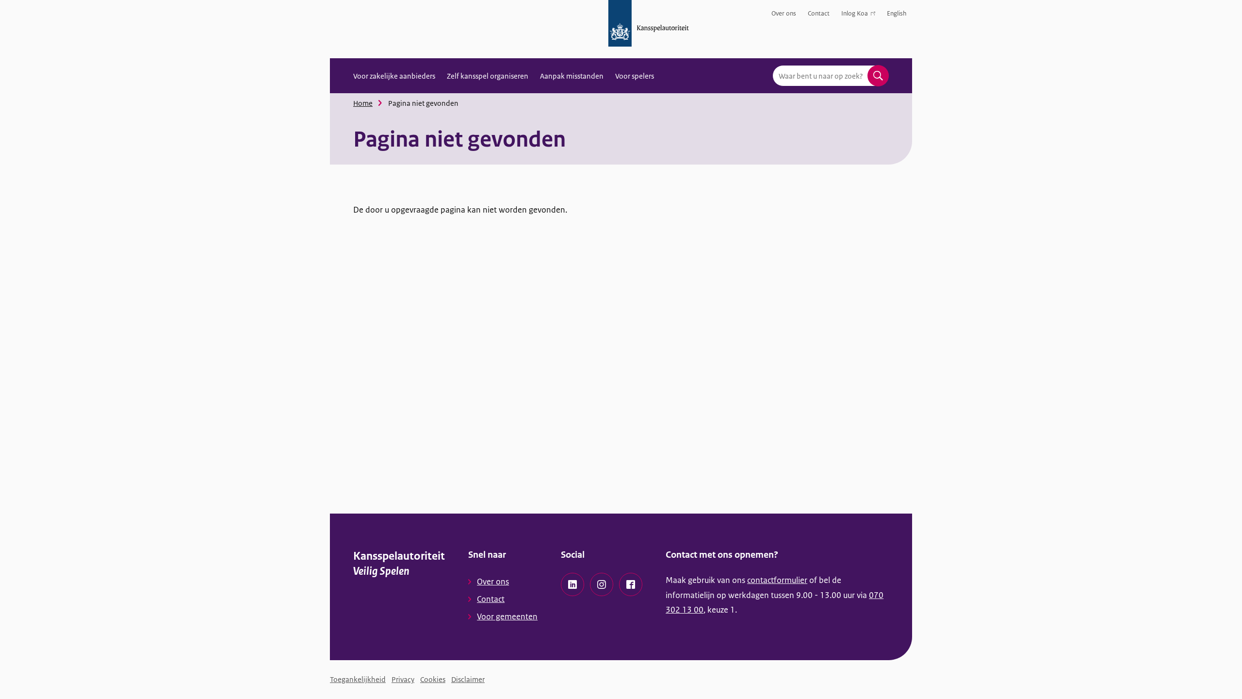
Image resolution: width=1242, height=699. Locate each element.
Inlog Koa (854, 15)
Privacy (403, 679)
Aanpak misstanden (572, 76)
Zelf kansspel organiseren (487, 76)
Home (363, 103)
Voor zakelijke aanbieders (394, 76)
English (896, 13)
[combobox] (830, 75)
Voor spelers (634, 76)
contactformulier (777, 580)
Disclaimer (468, 679)
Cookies (432, 679)
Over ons (783, 13)
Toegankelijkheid (358, 679)
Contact (819, 13)
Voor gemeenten (507, 616)
